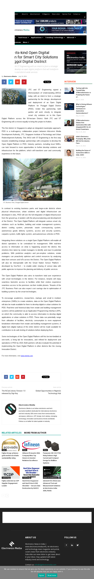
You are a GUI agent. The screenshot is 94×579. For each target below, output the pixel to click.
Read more (52, 575)
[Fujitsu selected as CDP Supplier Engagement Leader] (11, 472)
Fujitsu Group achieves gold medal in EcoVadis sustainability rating (10, 455)
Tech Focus (22, 37)
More (25, 42)
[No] (91, 572)
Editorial (70, 37)
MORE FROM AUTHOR (35, 432)
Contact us (76, 14)
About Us (25, 14)
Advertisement (35, 14)
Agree (41, 575)
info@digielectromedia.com (45, 564)
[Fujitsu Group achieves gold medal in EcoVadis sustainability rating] (11, 444)
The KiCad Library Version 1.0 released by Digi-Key (13, 392)
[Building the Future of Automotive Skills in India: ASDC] (69, 152)
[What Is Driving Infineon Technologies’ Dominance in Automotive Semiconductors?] (69, 106)
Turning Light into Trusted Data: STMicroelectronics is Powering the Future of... (83, 92)
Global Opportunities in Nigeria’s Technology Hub (48, 392)
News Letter (56, 14)
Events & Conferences (50, 477)
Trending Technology (54, 37)
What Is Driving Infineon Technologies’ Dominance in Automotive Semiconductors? (84, 108)
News (4, 450)
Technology (6, 477)
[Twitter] (78, 545)
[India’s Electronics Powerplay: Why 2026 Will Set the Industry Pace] (69, 138)
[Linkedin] (72, 545)
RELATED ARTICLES (12, 432)
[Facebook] (84, 17)
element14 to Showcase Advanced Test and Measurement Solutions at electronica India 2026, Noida (52, 486)
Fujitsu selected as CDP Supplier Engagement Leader (10, 483)
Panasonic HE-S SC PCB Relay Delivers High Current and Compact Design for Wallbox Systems (52, 458)
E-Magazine (46, 14)
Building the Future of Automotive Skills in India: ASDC (83, 153)
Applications (36, 37)
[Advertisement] (31, 364)
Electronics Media (10, 76)
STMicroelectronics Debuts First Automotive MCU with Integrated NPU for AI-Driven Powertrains (83, 125)
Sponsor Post (66, 14)
